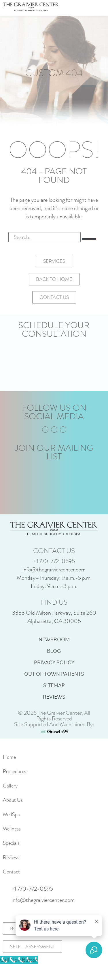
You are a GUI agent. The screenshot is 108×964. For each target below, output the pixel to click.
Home (9, 757)
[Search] (89, 239)
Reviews (54, 696)
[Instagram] (54, 429)
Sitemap (54, 685)
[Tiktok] (63, 429)
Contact (11, 871)
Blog (54, 651)
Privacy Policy (54, 662)
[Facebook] (45, 429)
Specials (11, 843)
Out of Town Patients (54, 673)
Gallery (10, 785)
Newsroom (54, 639)
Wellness (12, 828)
